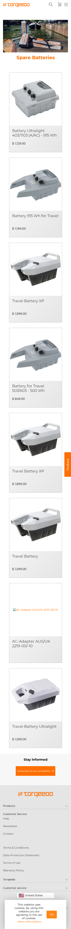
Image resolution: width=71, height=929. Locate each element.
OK (52, 914)
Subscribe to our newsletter (34, 771)
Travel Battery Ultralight (34, 726)
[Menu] (66, 4)
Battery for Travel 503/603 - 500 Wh (28, 388)
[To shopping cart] (60, 4)
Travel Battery (25, 556)
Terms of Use (11, 863)
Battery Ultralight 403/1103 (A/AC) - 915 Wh (34, 132)
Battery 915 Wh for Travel (35, 216)
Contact (8, 833)
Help (6, 818)
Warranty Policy (13, 870)
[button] (67, 464)
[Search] (50, 4)
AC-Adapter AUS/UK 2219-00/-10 (31, 643)
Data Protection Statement (21, 855)
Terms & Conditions (16, 847)
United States (33, 895)
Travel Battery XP (28, 301)
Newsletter (10, 826)
